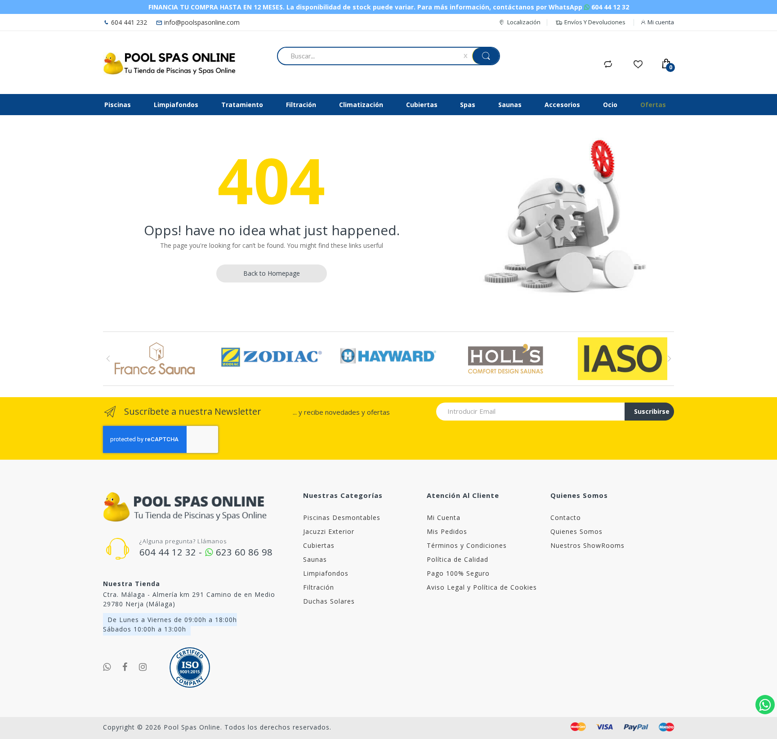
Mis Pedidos (447, 531)
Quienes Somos (576, 531)
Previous (108, 358)
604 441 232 (128, 22)
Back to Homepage (271, 273)
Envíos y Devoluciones (594, 22)
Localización (523, 22)
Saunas (315, 559)
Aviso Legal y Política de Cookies (482, 587)
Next (669, 358)
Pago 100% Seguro (458, 573)
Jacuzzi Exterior (328, 531)
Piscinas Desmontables (341, 517)
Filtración (318, 587)
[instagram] (143, 667)
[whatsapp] (107, 667)
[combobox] (372, 56)
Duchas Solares (329, 601)
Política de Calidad (457, 559)
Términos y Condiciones (467, 545)
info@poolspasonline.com (201, 22)
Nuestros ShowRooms (587, 545)
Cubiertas (319, 545)
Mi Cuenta (443, 517)
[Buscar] (485, 56)
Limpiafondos (325, 573)
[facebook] (125, 667)
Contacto (565, 517)
